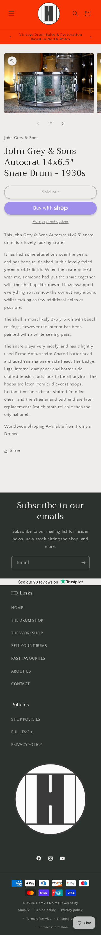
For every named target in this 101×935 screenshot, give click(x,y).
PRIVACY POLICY (26, 745)
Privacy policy (72, 910)
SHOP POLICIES (25, 719)
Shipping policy (68, 918)
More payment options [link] (51, 221)
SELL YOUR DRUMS (29, 646)
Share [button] (15, 450)
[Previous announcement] (10, 37)
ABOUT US (21, 671)
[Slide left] (38, 123)
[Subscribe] (83, 562)
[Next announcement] (90, 37)
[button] (11, 13)
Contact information (53, 927)
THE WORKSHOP (27, 633)
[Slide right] (63, 123)
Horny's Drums (47, 903)
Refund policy (45, 910)
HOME (17, 608)
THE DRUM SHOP (27, 620)
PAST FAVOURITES (28, 658)
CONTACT (20, 684)
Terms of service (39, 918)
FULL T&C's (21, 732)
